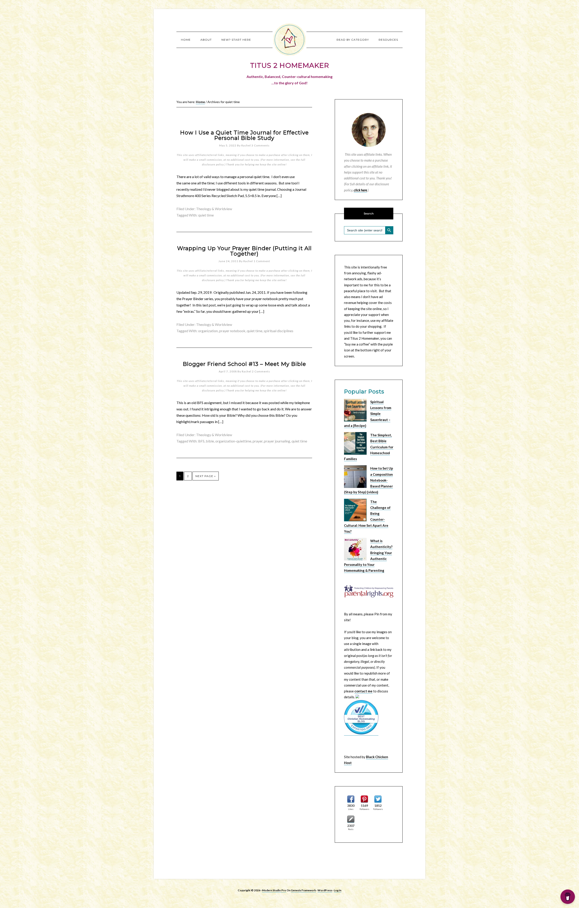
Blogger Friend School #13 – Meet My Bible (244, 364)
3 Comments (261, 145)
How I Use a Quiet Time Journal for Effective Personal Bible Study (244, 135)
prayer (258, 441)
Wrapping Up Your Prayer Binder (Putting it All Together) (244, 251)
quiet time (206, 215)
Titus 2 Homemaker (289, 39)
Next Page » (205, 476)
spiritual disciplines (278, 331)
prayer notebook (232, 331)
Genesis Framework (303, 890)
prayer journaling (277, 441)
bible (210, 441)
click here (360, 190)
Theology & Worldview (214, 209)
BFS (201, 441)
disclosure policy (213, 164)
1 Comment (262, 261)
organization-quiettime (233, 441)
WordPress (325, 890)
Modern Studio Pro (274, 890)
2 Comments (261, 371)
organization (208, 331)
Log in (337, 890)
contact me (363, 691)
